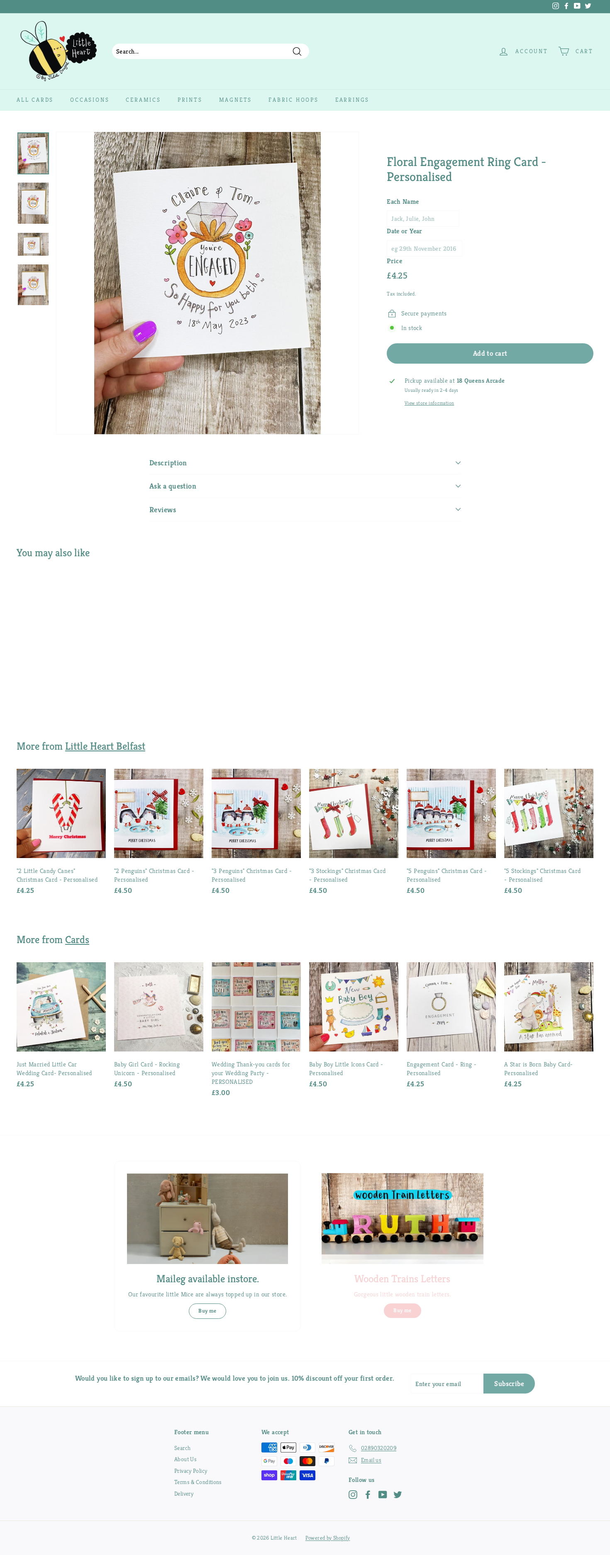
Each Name (403, 201)
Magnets (235, 99)
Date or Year (404, 231)
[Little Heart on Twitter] (397, 1494)
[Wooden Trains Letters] (402, 1218)
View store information (429, 403)
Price (394, 261)
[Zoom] (207, 283)
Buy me (207, 1310)
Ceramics (143, 99)
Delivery (183, 1493)
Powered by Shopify (327, 1537)
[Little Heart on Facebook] (368, 1494)
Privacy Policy (190, 1470)
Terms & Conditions (198, 1482)
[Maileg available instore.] (207, 1219)
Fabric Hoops (293, 99)
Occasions (89, 99)
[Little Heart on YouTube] (382, 1494)
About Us (185, 1459)
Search (182, 1448)
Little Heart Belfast (105, 746)
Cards (77, 939)
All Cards (35, 99)
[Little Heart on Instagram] (353, 1494)
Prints (190, 99)
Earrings (352, 99)
